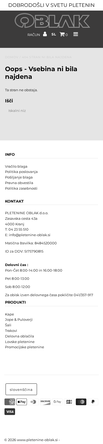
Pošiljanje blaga (19, 177)
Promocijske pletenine (24, 347)
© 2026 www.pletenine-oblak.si (31, 440)
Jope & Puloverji (19, 319)
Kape (9, 314)
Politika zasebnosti (21, 188)
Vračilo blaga (16, 166)
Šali (8, 325)
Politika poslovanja (21, 172)
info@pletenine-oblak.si (29, 235)
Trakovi (11, 330)
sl (54, 34)
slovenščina (21, 389)
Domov (11, 57)
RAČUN (34, 35)
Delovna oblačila (19, 336)
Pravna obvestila (19, 183)
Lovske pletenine (20, 342)
